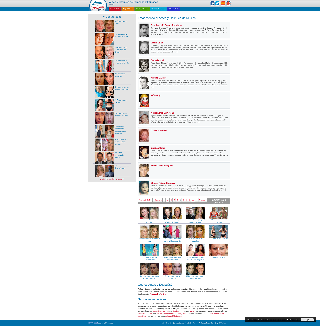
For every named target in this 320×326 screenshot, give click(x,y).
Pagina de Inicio (166, 323)
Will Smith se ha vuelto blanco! (119, 155)
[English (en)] (228, 3)
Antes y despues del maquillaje (195, 240)
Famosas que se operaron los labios (121, 114)
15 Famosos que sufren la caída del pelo (195, 277)
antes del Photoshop (173, 316)
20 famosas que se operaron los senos (122, 88)
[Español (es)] (223, 3)
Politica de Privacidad (206, 323)
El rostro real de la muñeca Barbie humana (121, 142)
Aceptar (307, 320)
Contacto (188, 323)
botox (192, 311)
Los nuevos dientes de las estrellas (149, 221)
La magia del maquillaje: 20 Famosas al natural (195, 221)
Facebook (212, 3)
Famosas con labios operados (172, 277)
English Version (220, 323)
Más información (292, 320)
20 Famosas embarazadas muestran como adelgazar (120, 129)
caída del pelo (207, 313)
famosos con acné (145, 313)
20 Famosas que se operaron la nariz (122, 35)
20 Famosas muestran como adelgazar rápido (172, 240)
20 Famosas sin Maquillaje (120, 75)
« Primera (158, 200)
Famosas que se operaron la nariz (149, 240)
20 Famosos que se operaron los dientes (121, 50)
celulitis (159, 313)
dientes (176, 311)
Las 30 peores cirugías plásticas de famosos (172, 221)
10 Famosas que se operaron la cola (149, 258)
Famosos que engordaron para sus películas (149, 277)
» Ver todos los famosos (112, 179)
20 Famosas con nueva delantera (218, 221)
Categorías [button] (173, 9)
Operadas (114, 9)
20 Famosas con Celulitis (218, 239)
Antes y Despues (105, 323)
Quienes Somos (178, 323)
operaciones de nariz (161, 311)
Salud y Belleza (158, 9)
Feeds (195, 323)
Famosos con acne (218, 257)
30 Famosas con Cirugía (121, 22)
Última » (202, 200)
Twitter (217, 3)
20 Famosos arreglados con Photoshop (172, 258)
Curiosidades (142, 9)
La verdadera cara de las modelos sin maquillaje (195, 258)
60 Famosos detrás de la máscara (122, 167)
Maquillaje (127, 9)
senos (182, 311)
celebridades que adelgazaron (176, 313)
